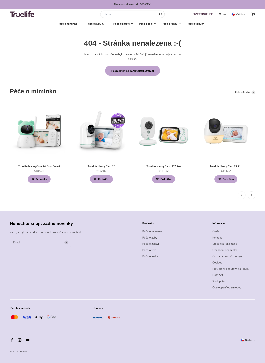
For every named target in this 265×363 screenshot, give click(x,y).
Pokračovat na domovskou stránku (132, 70)
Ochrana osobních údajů (227, 256)
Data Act (217, 274)
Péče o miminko (67, 23)
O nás (222, 14)
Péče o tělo (146, 23)
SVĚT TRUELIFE (203, 14)
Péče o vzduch (195, 23)
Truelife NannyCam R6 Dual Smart (39, 166)
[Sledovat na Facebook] (12, 340)
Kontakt (217, 237)
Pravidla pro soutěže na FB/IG (230, 268)
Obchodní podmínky (224, 250)
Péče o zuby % (95, 23)
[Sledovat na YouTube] (27, 340)
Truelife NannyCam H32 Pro (163, 166)
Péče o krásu (169, 23)
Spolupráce (219, 281)
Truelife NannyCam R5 (101, 166)
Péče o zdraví (121, 23)
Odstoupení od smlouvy (226, 287)
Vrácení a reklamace (224, 243)
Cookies (217, 262)
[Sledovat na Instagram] (20, 340)
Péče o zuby (149, 237)
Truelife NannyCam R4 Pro (226, 166)
